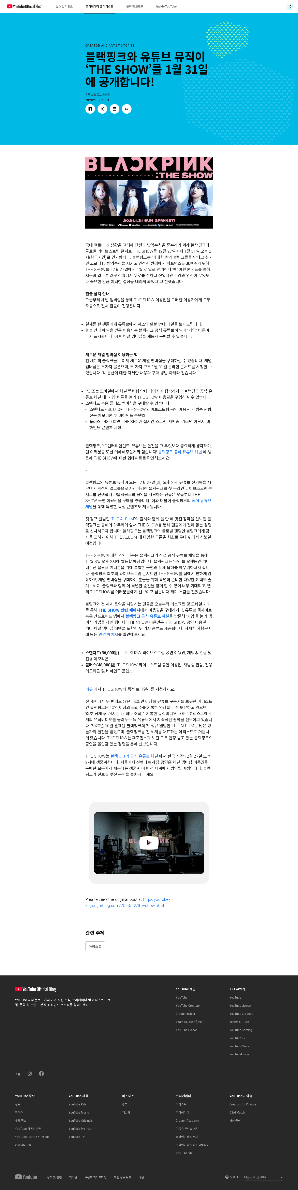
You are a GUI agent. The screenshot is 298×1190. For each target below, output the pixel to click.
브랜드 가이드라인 (96, 1177)
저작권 (73, 1177)
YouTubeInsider (239, 1054)
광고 (125, 1104)
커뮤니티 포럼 (23, 1145)
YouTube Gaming (240, 1030)
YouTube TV (237, 1038)
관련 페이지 (108, 634)
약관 (141, 1177)
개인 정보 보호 (122, 1177)
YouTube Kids (77, 1104)
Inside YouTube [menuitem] (166, 6)
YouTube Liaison (186, 1030)
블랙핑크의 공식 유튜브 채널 (134, 756)
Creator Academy (187, 1120)
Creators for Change (242, 1104)
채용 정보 (20, 1120)
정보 (17, 1104)
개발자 (126, 1112)
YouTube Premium (81, 1128)
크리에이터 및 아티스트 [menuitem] (99, 6)
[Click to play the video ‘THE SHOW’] (149, 843)
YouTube (182, 997)
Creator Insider (185, 1013)
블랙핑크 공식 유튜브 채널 (180, 452)
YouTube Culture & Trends (32, 1136)
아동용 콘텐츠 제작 (187, 1128)
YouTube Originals (80, 1120)
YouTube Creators (188, 1005)
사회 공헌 (235, 1120)
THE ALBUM (122, 519)
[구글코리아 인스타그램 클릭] (29, 1073)
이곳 (89, 689)
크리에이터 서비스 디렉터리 (192, 1145)
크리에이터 (182, 1112)
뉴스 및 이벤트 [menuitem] (64, 6)
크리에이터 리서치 (187, 1136)
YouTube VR (184, 1153)
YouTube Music (239, 1046)
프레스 (19, 1112)
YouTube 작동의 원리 (28, 1128)
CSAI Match (237, 1112)
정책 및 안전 (54, 1177)
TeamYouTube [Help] (190, 1022)
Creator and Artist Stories (110, 45)
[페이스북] (41, 1073)
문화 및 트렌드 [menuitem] (134, 6)
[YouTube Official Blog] (24, 6)
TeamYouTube (239, 1022)
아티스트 (95, 946)
